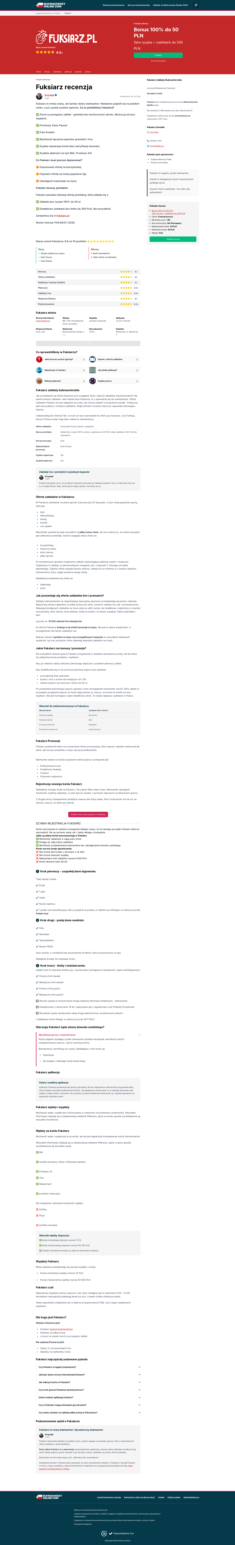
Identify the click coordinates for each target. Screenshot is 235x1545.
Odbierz (158, 55)
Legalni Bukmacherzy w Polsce (48, 13)
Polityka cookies (174, 1497)
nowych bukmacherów (61, 1329)
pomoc (87, 72)
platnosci (78, 72)
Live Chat (154, 132)
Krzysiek (49, 95)
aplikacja (68, 72)
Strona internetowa (158, 61)
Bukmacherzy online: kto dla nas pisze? (139, 1497)
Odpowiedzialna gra (191, 1497)
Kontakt (161, 1497)
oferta (38, 72)
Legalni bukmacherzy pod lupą (109, 1497)
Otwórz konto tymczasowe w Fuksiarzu (88, 814)
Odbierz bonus (173, 239)
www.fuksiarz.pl (43, 321)
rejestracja (57, 72)
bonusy (47, 72)
